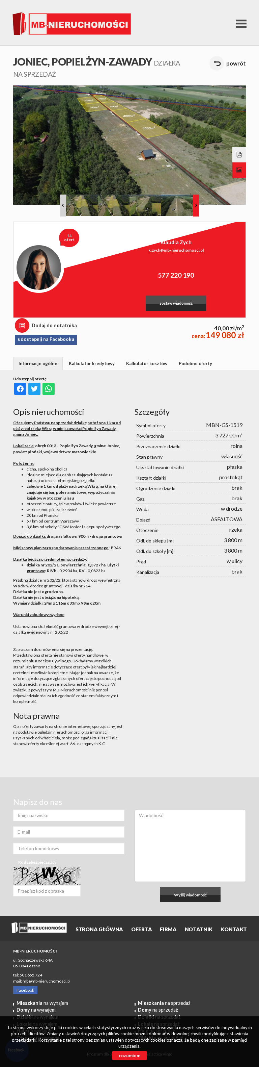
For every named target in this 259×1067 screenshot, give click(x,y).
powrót (236, 63)
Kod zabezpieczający (37, 862)
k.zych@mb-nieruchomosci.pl (176, 250)
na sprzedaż (164, 1003)
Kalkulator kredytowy (92, 363)
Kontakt (234, 929)
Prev (63, 206)
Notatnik (199, 929)
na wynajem (42, 1003)
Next (196, 206)
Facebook (25, 990)
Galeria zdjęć (239, 170)
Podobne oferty (195, 363)
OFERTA (141, 929)
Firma (168, 929)
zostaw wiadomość (176, 303)
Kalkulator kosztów (146, 363)
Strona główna (99, 929)
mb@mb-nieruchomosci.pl (46, 981)
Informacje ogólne (38, 363)
